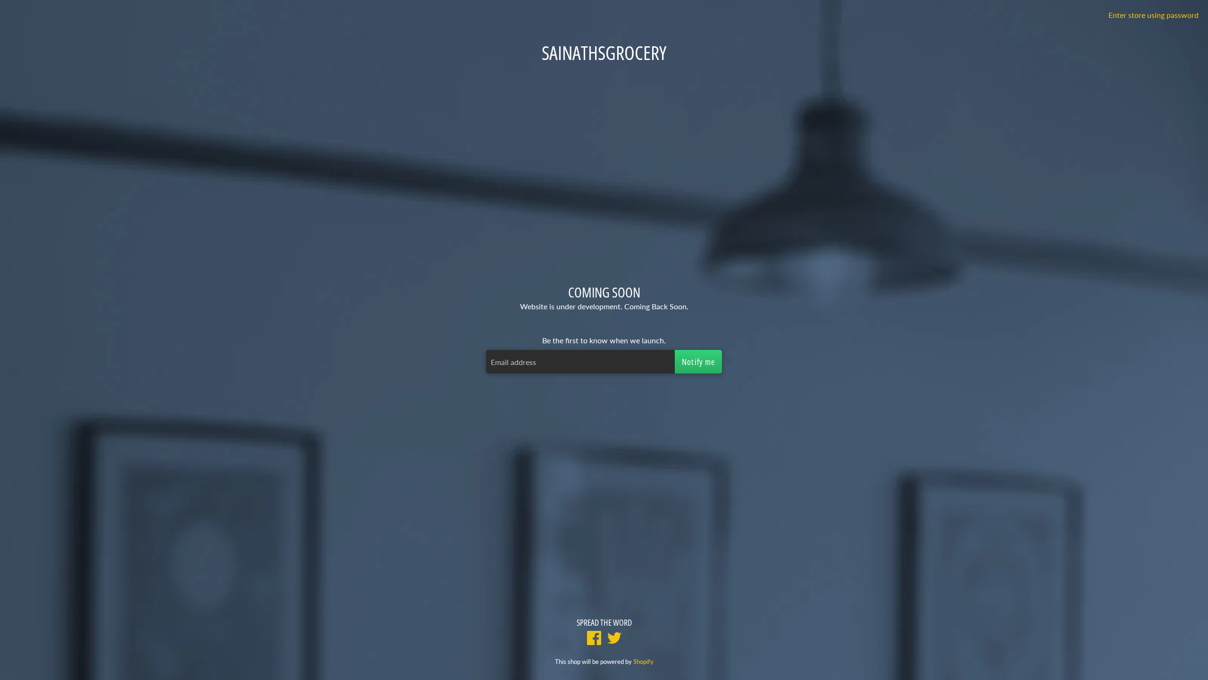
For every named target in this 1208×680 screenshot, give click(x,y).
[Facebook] (594, 639)
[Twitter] (614, 639)
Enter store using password (1153, 14)
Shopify (643, 661)
